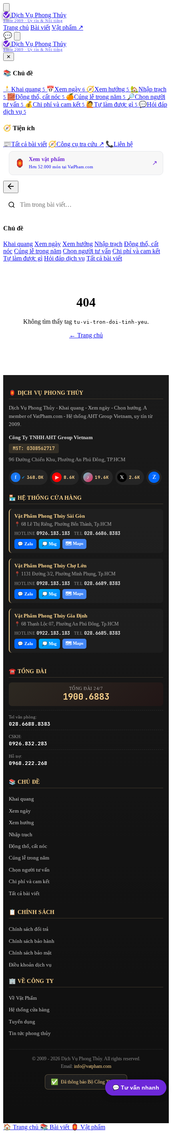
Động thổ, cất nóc (35, 96)
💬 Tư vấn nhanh (135, 1087)
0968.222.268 (28, 763)
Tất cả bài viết (25, 144)
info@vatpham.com (92, 1066)
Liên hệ (119, 144)
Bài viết (40, 27)
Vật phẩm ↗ (67, 27)
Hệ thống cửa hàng (29, 1010)
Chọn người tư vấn (87, 251)
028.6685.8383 (102, 633)
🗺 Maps (74, 543)
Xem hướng (107, 89)
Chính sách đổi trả (28, 929)
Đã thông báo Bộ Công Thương (86, 1082)
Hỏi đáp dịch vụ (64, 258)
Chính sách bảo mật (30, 953)
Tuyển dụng (22, 1022)
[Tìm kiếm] (17, 36)
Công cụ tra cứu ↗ (76, 144)
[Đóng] (10, 187)
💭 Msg (49, 543)
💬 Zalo (25, 543)
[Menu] (6, 7)
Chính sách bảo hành (31, 941)
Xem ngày (65, 89)
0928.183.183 (53, 583)
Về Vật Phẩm (23, 998)
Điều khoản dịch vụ (30, 965)
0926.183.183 (53, 533)
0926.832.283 (28, 743)
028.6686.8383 (102, 533)
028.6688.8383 (29, 723)
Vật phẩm (88, 1127)
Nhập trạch (108, 243)
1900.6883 (86, 697)
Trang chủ (16, 27)
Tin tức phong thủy (30, 1033)
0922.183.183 (53, 633)
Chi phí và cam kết (54, 104)
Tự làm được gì (111, 104)
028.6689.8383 (102, 583)
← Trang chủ (86, 335)
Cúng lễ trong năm (95, 96)
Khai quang (24, 89)
